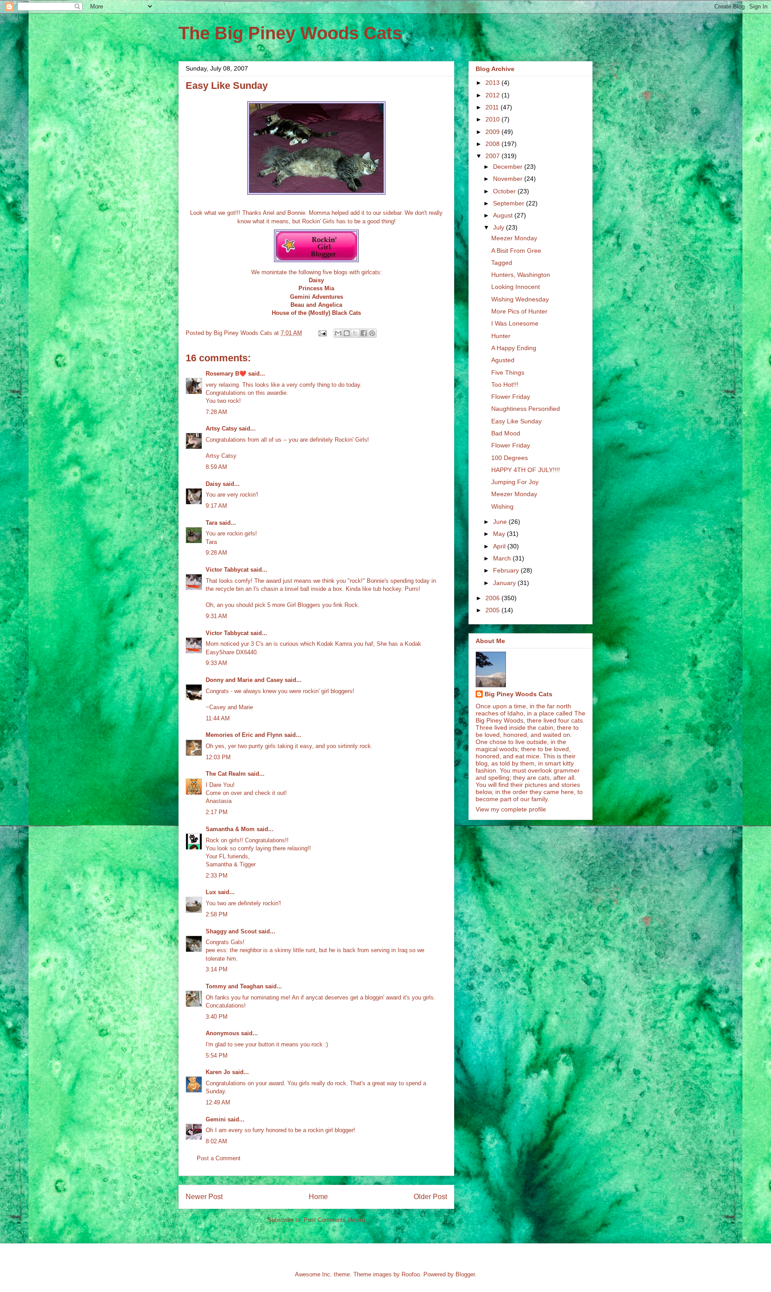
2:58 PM (217, 914)
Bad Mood (505, 433)
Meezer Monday (514, 238)
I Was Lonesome (515, 323)
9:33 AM (216, 663)
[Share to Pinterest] (372, 333)
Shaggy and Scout (231, 931)
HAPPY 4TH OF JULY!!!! (525, 469)
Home (318, 1196)
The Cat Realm (226, 773)
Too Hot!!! (504, 384)
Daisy (213, 484)
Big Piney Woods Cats (518, 694)
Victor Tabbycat (227, 569)
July (499, 227)
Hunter (500, 335)
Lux (211, 892)
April (500, 546)
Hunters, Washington (520, 274)
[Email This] (338, 333)
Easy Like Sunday (516, 421)
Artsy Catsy (221, 428)
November (508, 178)
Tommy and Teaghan (234, 986)
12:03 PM (218, 757)
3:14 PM (217, 969)
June (501, 521)
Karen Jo (218, 1072)
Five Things (507, 372)
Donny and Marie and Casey (244, 680)
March (503, 558)
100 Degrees (509, 457)
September (509, 203)
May (500, 533)
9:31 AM (216, 616)
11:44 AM (218, 718)
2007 (493, 155)
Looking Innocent (515, 286)
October (505, 191)
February (507, 570)
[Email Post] (321, 333)
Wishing (502, 506)
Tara (211, 522)
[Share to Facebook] (363, 333)
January (505, 582)
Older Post (430, 1196)
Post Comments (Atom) (334, 1220)
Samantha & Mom (230, 829)
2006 (493, 598)
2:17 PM (217, 812)
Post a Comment (218, 1158)
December (508, 166)
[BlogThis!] (346, 333)
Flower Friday (510, 396)
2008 (493, 143)
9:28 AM (216, 552)
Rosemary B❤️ (226, 373)
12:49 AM (218, 1102)
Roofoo (411, 1274)
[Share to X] (355, 333)
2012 (493, 95)
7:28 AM (216, 412)
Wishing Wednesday (520, 299)
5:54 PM (217, 1055)
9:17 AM (216, 505)
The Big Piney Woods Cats (290, 33)
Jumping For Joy (515, 481)
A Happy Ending (513, 347)
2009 (493, 131)
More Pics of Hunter (519, 311)
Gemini (216, 1119)
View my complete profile (511, 809)
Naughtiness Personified (525, 408)
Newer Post (204, 1196)
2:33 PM (217, 875)
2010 (493, 119)
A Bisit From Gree (516, 250)
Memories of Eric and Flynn (244, 735)
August (503, 215)
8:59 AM (216, 467)
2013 (493, 82)
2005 (493, 610)
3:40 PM (217, 1016)
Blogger (465, 1274)
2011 (493, 107)
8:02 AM (216, 1141)
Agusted (502, 360)
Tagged (501, 262)
